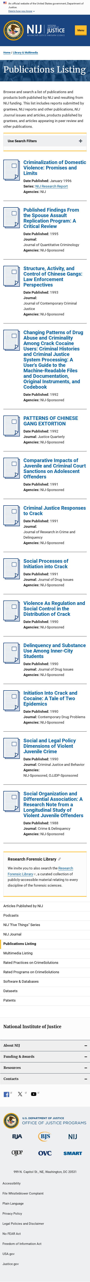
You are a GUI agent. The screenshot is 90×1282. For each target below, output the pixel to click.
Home (6, 52)
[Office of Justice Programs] (13, 30)
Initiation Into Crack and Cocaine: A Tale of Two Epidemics (50, 698)
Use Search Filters (22, 141)
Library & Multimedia (25, 52)
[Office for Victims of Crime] (45, 1156)
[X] (21, 1095)
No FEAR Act (12, 1234)
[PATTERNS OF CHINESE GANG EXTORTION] (11, 435)
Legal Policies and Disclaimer (23, 1224)
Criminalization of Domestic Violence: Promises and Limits (54, 167)
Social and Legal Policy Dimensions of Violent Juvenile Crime (49, 746)
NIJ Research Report (51, 186)
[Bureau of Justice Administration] (17, 1140)
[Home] (45, 30)
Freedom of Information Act (22, 1244)
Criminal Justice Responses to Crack (54, 510)
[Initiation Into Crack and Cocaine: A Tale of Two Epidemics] (11, 710)
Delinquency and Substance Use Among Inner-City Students (54, 650)
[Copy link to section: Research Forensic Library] (58, 859)
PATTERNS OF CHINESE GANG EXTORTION (50, 421)
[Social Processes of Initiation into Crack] (11, 578)
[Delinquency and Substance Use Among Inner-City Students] (11, 662)
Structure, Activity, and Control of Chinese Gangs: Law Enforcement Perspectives (52, 277)
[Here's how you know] (45, 7)
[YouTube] (35, 1095)
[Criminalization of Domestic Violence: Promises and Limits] (11, 179)
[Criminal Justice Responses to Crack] (11, 525)
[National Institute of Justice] (73, 1140)
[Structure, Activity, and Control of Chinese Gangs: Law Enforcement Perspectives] (11, 285)
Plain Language (13, 1203)
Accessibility (12, 1183)
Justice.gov (11, 1264)
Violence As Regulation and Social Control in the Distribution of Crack (54, 608)
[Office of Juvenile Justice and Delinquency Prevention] (17, 1156)
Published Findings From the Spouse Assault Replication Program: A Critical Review (51, 218)
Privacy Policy (12, 1214)
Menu (80, 30)
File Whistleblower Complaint (23, 1193)
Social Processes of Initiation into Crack (45, 563)
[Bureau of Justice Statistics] (45, 1142)
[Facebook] (8, 1095)
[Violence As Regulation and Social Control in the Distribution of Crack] (11, 620)
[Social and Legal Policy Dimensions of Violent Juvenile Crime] (11, 758)
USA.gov (8, 1254)
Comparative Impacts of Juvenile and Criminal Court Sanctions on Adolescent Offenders (54, 468)
